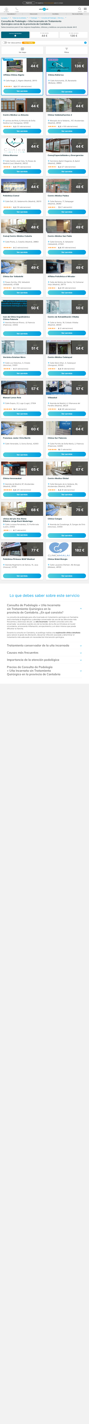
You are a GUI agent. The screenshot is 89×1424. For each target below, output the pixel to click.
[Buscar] (80, 9)
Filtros (66, 52)
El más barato (44, 34)
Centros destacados (15, 33)
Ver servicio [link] (22, 91)
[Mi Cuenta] (6, 9)
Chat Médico (55, 14)
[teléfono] (17, 9)
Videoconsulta (33, 14)
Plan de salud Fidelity (77, 14)
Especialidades (11, 14)
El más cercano (73, 34)
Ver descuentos (20, 43)
